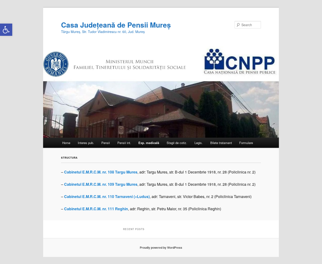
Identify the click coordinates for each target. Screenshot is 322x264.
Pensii (105, 142)
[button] (6, 30)
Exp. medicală (148, 142)
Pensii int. (124, 142)
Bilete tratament (221, 142)
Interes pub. (86, 142)
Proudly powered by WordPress (161, 247)
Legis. (198, 142)
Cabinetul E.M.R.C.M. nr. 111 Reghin (96, 208)
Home (66, 142)
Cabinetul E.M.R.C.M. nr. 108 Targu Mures (100, 172)
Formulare (246, 142)
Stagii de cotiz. (177, 142)
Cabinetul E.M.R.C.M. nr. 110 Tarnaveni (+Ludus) (107, 196)
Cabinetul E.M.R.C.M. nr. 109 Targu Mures (100, 184)
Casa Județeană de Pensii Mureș (116, 25)
